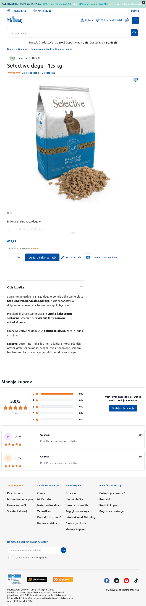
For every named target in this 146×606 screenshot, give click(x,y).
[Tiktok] (136, 580)
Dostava (71, 493)
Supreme (23, 58)
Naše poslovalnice (49, 505)
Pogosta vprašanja (111, 511)
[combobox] (71, 32)
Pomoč (135, 10)
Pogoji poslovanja (77, 511)
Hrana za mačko (17, 505)
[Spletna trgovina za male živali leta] (37, 579)
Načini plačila (74, 499)
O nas (41, 493)
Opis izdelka (48, 72)
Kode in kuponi (109, 505)
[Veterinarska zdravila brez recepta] (14, 579)
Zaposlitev (44, 511)
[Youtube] (126, 580)
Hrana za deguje (63, 49)
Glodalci (22, 49)
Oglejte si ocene (30, 72)
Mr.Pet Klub (44, 10)
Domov (11, 49)
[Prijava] (63, 550)
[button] (135, 20)
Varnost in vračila (77, 505)
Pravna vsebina (47, 523)
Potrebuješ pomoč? (112, 493)
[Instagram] (116, 580)
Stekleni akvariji (17, 511)
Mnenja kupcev (75, 529)
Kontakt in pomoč (49, 517)
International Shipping (80, 517)
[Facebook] (107, 580)
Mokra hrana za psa (20, 499)
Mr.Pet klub (45, 499)
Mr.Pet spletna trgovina (126, 589)
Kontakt (104, 499)
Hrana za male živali (41, 49)
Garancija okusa (76, 523)
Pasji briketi (15, 493)
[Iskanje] (134, 32)
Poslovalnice (19, 10)
